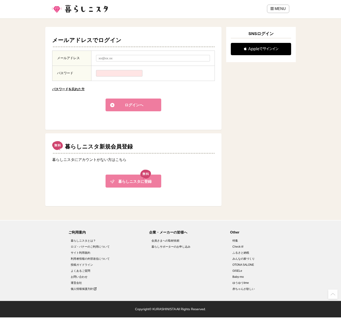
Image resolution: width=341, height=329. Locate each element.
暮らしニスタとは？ (83, 240)
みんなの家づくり (243, 258)
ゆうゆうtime (240, 282)
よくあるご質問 (80, 270)
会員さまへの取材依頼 (165, 240)
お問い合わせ (79, 276)
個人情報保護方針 (82, 289)
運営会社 (76, 282)
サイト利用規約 (80, 252)
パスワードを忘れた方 (68, 89)
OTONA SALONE (243, 264)
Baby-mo (238, 276)
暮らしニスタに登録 (135, 181)
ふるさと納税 (240, 252)
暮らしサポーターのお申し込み (170, 246)
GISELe (237, 270)
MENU (280, 9)
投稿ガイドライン (82, 264)
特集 (235, 240)
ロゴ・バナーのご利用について (90, 246)
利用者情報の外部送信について (90, 258)
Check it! (237, 246)
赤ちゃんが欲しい (243, 289)
